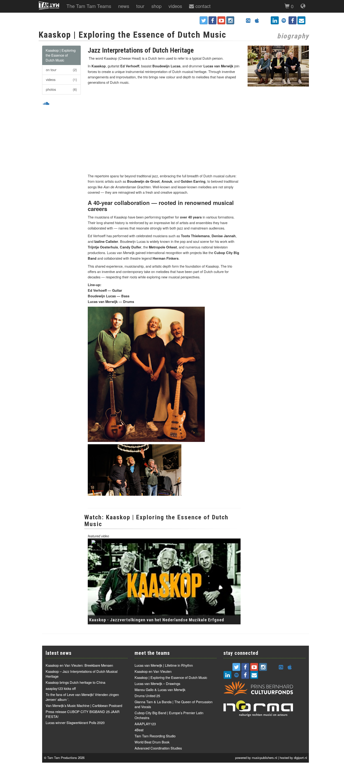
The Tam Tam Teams (88, 5)
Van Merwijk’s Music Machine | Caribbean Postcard (84, 705)
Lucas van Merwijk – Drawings (157, 683)
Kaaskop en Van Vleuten (153, 671)
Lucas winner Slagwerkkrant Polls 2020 (75, 722)
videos (175, 5)
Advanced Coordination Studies (158, 748)
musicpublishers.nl (264, 757)
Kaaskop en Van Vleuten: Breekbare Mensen (79, 665)
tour (140, 5)
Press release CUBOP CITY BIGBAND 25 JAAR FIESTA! (83, 714)
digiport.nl (300, 757)
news (123, 5)
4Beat (139, 729)
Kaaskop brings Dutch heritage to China (75, 682)
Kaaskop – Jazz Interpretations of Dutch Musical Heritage (81, 674)
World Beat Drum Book (152, 741)
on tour (61, 69)
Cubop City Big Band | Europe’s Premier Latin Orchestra (169, 715)
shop (156, 5)
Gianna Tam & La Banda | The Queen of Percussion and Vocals (173, 704)
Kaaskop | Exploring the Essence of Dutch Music (61, 55)
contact (202, 5)
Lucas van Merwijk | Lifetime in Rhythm (164, 665)
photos (61, 89)
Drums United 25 (147, 695)
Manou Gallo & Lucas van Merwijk (160, 689)
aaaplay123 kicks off (61, 688)
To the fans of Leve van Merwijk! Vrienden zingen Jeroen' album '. (82, 697)
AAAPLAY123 (145, 723)
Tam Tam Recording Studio (155, 735)
